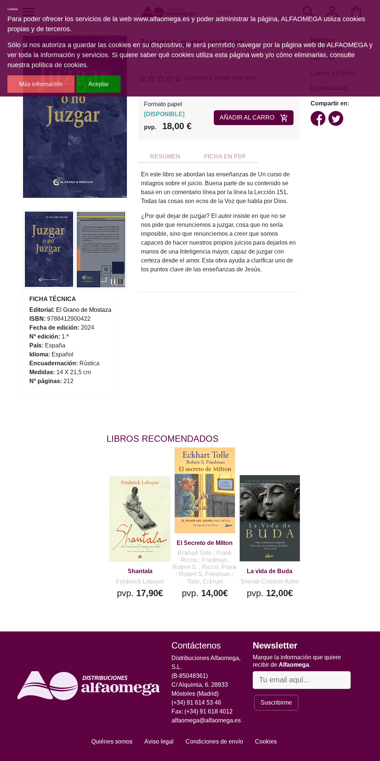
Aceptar (98, 84)
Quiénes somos (111, 741)
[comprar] (152, 492)
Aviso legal (159, 741)
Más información (41, 84)
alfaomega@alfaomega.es (206, 720)
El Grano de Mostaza (83, 310)
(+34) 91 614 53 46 (196, 702)
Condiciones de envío (214, 741)
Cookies (266, 741)
